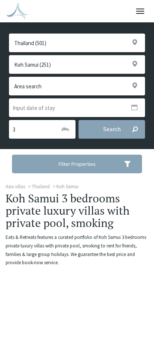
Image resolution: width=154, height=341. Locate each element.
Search (112, 129)
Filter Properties (77, 164)
